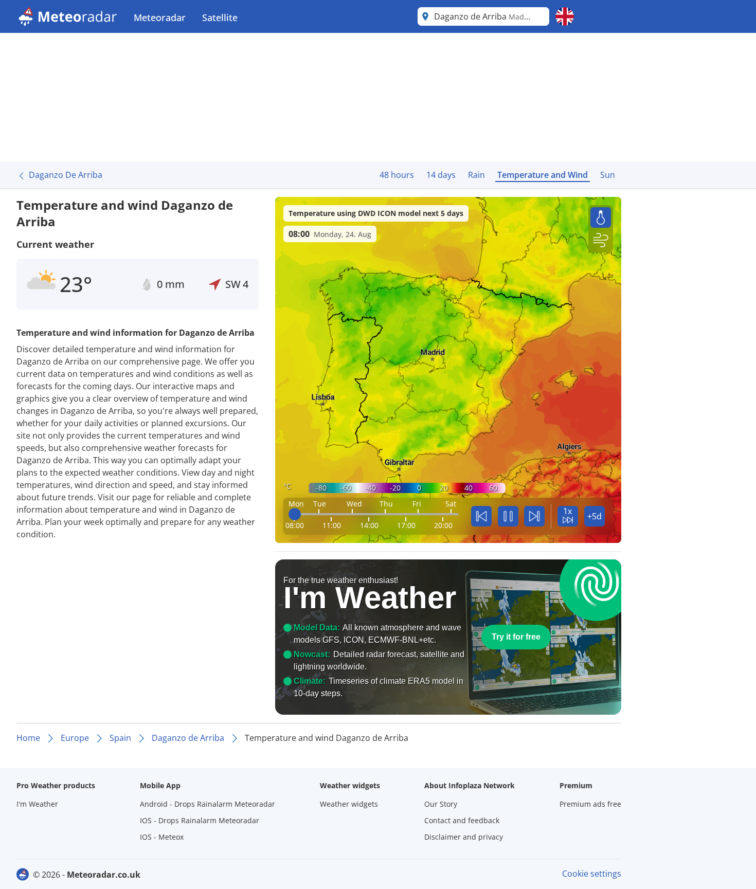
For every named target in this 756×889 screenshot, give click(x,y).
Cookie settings (591, 873)
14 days (441, 174)
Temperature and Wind (542, 174)
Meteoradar (160, 17)
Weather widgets (349, 804)
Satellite (220, 17)
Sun (607, 174)
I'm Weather (37, 804)
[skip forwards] (534, 516)
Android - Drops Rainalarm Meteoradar (207, 804)
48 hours (397, 174)
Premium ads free (590, 804)
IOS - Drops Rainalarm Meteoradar (199, 820)
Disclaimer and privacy (463, 837)
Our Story (440, 804)
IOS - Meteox (162, 837)
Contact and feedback (461, 820)
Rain (476, 174)
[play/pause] (508, 516)
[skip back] (481, 516)
